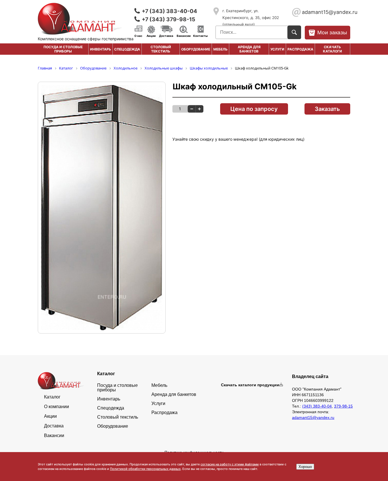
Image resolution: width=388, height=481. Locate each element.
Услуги (277, 49)
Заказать (327, 109)
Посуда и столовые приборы (63, 49)
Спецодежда (127, 49)
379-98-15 (343, 406)
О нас (138, 35)
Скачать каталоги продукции (250, 385)
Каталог (52, 397)
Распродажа (164, 412)
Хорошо (305, 467)
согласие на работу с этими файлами (230, 464)
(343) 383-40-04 (317, 406)
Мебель (220, 49)
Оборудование (195, 49)
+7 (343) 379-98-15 (168, 19)
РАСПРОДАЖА (300, 49)
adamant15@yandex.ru (326, 12)
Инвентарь (100, 49)
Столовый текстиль (161, 49)
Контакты (200, 35)
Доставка (166, 35)
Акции (151, 35)
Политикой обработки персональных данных (145, 469)
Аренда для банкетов (249, 49)
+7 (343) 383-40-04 (169, 11)
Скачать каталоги (332, 49)
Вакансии (184, 35)
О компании (56, 406)
